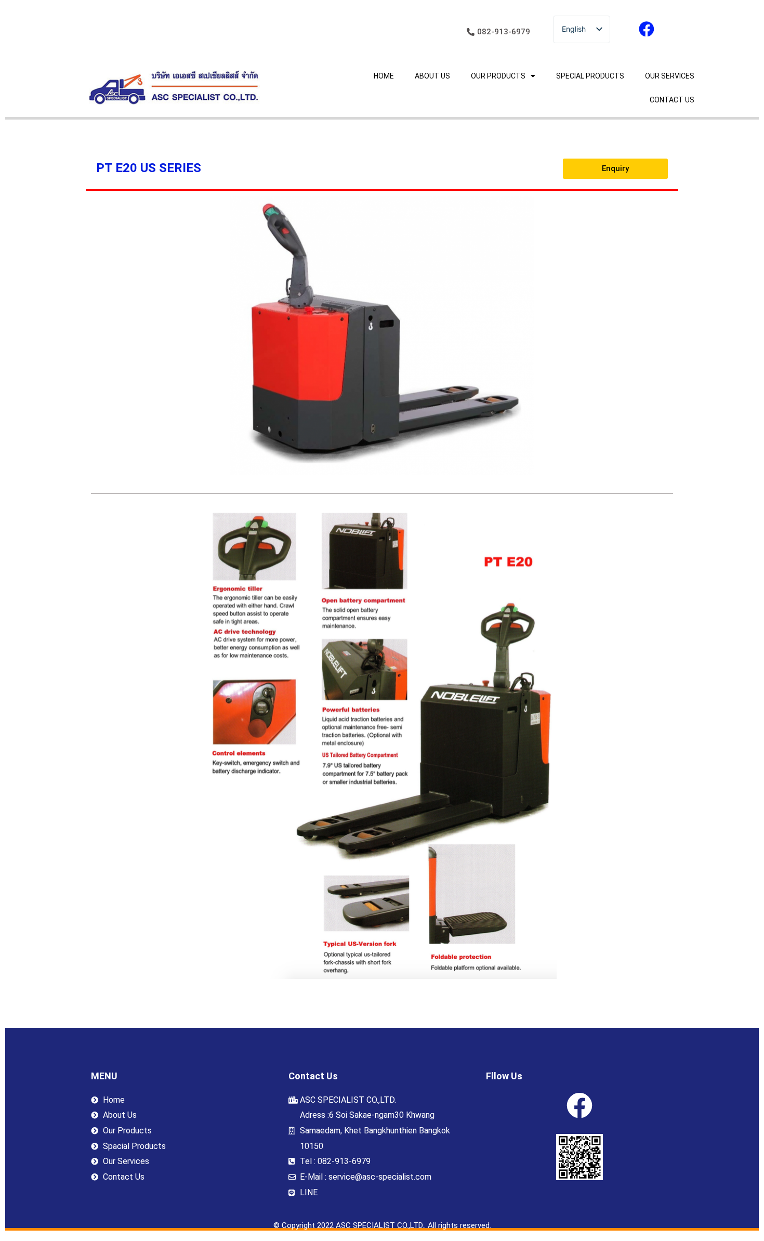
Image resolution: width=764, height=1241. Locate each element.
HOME (384, 76)
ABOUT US (432, 76)
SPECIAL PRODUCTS (590, 76)
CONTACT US (672, 100)
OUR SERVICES (669, 76)
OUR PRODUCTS (498, 76)
